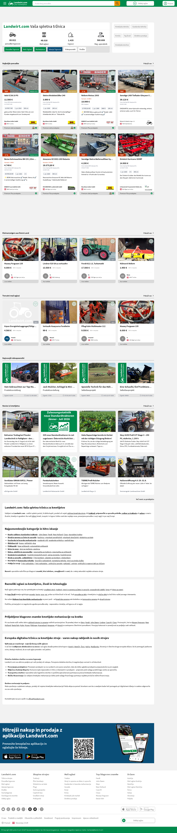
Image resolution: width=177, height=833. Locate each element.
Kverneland (42, 625)
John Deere (43, 534)
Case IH (109, 622)
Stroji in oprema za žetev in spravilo (77, 781)
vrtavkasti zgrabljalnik (53, 537)
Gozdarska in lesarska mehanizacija (77, 784)
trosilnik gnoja (65, 555)
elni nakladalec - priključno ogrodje (49, 563)
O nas (3, 818)
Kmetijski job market (72, 795)
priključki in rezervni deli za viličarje (91, 563)
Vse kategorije (6, 792)
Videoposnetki (70, 49)
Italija (87, 646)
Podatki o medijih (15, 818)
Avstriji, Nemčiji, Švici (76, 646)
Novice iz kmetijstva (11, 405)
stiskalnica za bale (86, 537)
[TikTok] (18, 809)
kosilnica (41, 537)
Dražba (82, 49)
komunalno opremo (89, 599)
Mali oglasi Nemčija (134, 787)
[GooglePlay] (35, 757)
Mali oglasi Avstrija (134, 781)
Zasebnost (48, 818)
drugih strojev (105, 599)
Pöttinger (33, 625)
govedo (32, 594)
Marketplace (40, 49)
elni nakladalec (28, 563)
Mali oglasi (5, 784)
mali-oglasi (27, 49)
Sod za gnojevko (39, 790)
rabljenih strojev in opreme (38, 622)
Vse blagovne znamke (9, 795)
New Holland (58, 534)
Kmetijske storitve (122, 45)
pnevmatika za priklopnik (61, 552)
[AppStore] (12, 757)
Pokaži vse (148, 63)
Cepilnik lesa (38, 792)
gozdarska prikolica (56, 540)
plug (34, 543)
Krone (27, 625)
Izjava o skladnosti (90, 818)
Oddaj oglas (5, 798)
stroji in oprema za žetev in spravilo (76, 589)
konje (38, 594)
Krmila (117, 35)
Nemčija (130, 784)
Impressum (76, 818)
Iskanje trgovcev (55, 49)
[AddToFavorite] (35, 73)
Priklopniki (37, 798)
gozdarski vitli (43, 540)
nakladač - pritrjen (70, 563)
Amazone (50, 625)
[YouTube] (3, 809)
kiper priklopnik (23, 546)
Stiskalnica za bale (40, 784)
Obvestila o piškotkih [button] (33, 818)
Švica (129, 790)
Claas (66, 534)
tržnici (34, 516)
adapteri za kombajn (52, 557)
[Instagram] (8, 809)
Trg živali (127, 35)
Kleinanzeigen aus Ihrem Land (15, 233)
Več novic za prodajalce (145, 499)
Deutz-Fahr (100, 798)
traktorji (59, 589)
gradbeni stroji (49, 589)
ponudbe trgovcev (12, 49)
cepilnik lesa (69, 540)
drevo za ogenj (117, 589)
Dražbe (4, 790)
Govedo (67, 787)
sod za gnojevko (54, 555)
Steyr (83, 622)
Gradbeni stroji (38, 795)
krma (108, 589)
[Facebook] (13, 809)
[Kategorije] (30, 809)
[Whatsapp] (23, 809)
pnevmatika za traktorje (42, 552)
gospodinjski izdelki (97, 589)
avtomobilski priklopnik (39, 546)
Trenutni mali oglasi (11, 295)
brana (21, 543)
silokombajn (66, 557)
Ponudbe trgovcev (8, 781)
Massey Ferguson (138, 622)
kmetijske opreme (62, 599)
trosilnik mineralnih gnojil (37, 555)
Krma (66, 792)
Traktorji (36, 778)
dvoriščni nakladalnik (43, 560)
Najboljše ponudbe (10, 63)
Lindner (102, 622)
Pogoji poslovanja (62, 818)
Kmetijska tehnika (122, 26)
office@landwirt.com (36, 698)
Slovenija (130, 795)
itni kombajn (39, 557)
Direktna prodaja (140, 35)
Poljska (130, 798)
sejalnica (36, 549)
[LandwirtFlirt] (41, 809)
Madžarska (95, 646)
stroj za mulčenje (26, 549)
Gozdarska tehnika (139, 26)
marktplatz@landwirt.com (95, 830)
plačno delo (102, 594)
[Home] (17, 3)
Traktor (67, 778)
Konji (66, 790)
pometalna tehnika (59, 560)
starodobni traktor (75, 534)
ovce (42, 594)
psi (46, 594)
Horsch (60, 625)
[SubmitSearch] (117, 3)
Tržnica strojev (6, 778)
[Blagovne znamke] (35, 809)
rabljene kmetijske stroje (76, 513)
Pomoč (7, 822)
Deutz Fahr (15, 625)
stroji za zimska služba (75, 560)
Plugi (35, 787)
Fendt (50, 534)
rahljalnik (28, 543)
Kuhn (22, 625)
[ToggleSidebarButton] (4, 3)
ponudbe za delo (80, 594)
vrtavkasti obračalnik (71, 537)
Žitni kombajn (38, 781)
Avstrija (130, 778)
